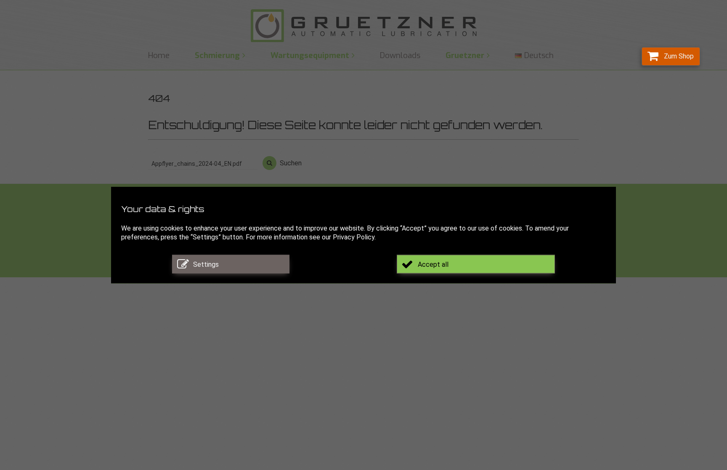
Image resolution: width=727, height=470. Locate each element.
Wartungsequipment (310, 55)
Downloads (400, 55)
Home (159, 55)
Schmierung (217, 55)
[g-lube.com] (363, 25)
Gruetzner (465, 55)
